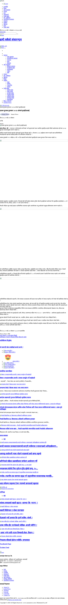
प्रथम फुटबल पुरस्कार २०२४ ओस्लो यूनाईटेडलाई (12, 107)
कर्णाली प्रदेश (10, 98)
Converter (6, 593)
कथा (8, 82)
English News (7, 102)
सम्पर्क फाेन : (3, 561)
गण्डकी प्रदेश (10, 94)
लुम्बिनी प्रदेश (10, 96)
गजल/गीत (9, 85)
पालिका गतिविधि (8, 579)
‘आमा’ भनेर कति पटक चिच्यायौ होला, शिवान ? (17, 532)
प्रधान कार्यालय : (4, 559)
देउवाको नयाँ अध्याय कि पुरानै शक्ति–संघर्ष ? (16, 518)
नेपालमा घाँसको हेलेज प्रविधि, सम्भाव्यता (15, 540)
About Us (6, 587)
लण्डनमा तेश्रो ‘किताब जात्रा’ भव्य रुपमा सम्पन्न (14, 388)
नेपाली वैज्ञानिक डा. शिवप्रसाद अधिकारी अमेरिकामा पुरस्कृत (17, 419)
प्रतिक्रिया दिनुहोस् (5, 340)
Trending (6, 590)
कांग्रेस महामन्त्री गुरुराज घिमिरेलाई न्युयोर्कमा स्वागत (15, 397)
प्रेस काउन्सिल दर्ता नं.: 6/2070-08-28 (36, 598)
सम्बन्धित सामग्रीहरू (6, 371)
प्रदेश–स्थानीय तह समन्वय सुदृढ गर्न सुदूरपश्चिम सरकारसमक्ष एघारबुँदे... (26, 476)
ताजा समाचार (4, 435)
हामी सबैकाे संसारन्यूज (11, 39)
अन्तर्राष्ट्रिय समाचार (9, 19)
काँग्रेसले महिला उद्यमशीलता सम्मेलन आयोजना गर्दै (18, 461)
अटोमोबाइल (10, 69)
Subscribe (2, 32)
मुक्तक (8, 87)
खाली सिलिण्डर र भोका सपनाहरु (12, 510)
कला (5, 25)
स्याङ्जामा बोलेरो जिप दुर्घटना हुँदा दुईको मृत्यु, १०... (19, 468)
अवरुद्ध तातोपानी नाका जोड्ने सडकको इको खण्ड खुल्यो (20, 453)
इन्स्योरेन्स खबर (11, 68)
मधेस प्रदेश (10, 91)
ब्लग (5, 13)
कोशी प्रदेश (10, 90)
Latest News (7, 589)
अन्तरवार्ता (6, 14)
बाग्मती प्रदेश (10, 93)
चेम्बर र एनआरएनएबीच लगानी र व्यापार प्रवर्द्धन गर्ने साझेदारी (17, 378)
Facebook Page (5, 544)
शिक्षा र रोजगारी (7, 101)
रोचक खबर (6, 27)
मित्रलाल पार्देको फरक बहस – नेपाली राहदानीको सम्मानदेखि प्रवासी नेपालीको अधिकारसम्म (26, 429)
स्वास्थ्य (5, 21)
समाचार (5, 55)
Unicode (6, 592)
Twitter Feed (4, 547)
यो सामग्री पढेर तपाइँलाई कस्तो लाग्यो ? (11, 347)
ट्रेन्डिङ (2, 492)
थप (4, 439)
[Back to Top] (0, 551)
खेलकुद (5, 24)
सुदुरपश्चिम (10, 99)
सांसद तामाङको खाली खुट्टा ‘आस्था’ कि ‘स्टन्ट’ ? (19, 503)
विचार (5, 8)
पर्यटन (8, 71)
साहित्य (5, 22)
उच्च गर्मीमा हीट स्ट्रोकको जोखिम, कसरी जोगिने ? (18, 525)
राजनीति (6, 6)
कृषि (8, 72)
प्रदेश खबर (6, 16)
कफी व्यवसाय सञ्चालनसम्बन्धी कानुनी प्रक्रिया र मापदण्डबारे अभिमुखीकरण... (29, 446)
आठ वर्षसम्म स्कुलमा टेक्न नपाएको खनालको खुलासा (19, 483)
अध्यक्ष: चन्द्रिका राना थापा (53, 598)
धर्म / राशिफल (7, 18)
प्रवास (5, 11)
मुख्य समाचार (10, 56)
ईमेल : (1, 562)
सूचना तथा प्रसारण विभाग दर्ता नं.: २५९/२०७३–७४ (13, 598)
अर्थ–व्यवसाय (7, 10)
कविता (8, 83)
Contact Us (7, 595)
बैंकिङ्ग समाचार (11, 66)
